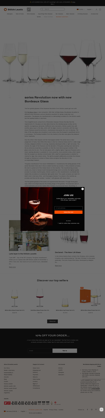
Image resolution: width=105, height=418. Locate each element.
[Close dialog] (82, 189)
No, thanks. (68, 220)
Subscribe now (68, 212)
